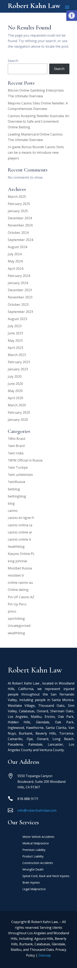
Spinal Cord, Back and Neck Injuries (45, 876)
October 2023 (18, 304)
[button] (71, 15)
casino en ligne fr (21, 517)
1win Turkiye (18, 467)
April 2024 (15, 268)
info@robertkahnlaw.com (36, 810)
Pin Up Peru (17, 604)
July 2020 (15, 376)
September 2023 (20, 311)
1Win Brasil (16, 438)
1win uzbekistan (20, 474)
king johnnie (17, 561)
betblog (14, 489)
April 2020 (15, 398)
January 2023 (18, 369)
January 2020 (18, 419)
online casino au (20, 582)
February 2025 (19, 204)
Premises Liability (33, 850)
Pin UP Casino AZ (21, 597)
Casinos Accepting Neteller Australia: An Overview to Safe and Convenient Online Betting (38, 121)
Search (13, 60)
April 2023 (15, 347)
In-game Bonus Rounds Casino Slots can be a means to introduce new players (36, 152)
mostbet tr (16, 575)
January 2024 (18, 283)
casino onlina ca (20, 525)
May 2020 (15, 391)
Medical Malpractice (35, 843)
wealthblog (16, 633)
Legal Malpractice (34, 889)
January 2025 (18, 211)
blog (11, 503)
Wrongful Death (33, 869)
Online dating (18, 589)
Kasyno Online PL (21, 553)
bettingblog (17, 496)
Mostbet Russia (20, 568)
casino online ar (20, 532)
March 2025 (17, 196)
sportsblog (16, 618)
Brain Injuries (31, 882)
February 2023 (19, 362)
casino (13, 510)
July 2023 (15, 326)
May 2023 (15, 340)
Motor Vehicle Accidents (38, 837)
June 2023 (15, 333)
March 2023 (17, 355)
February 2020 (19, 412)
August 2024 (17, 247)
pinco (12, 611)
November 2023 (20, 297)
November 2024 (20, 225)
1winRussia (16, 482)
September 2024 (20, 240)
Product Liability (33, 856)
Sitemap (44, 955)
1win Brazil (16, 446)
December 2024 (20, 218)
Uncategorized (19, 625)
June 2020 (15, 383)
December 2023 (20, 290)
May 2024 (15, 261)
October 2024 (18, 232)
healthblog (16, 546)
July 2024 (15, 254)
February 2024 (19, 275)
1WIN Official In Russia (25, 460)
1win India (15, 453)
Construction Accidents (37, 863)
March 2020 (17, 405)
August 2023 (17, 319)
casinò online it (19, 539)
